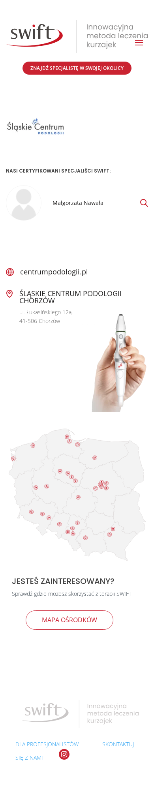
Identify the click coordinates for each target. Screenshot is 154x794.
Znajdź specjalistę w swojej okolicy (77, 68)
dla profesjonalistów (47, 744)
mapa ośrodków (69, 620)
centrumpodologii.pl (54, 271)
